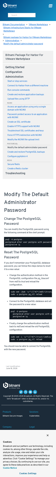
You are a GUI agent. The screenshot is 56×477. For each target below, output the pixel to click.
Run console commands (18, 90)
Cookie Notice (10, 468)
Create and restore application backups (25, 94)
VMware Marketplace (38, 24)
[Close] (47, 435)
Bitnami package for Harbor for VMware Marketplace (27, 37)
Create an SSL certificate (18, 122)
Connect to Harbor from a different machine (27, 85)
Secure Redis (13, 164)
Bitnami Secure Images (13, 416)
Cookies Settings (27, 473)
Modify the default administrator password (23, 44)
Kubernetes (34, 416)
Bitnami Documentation (14, 24)
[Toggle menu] (50, 5)
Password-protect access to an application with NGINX (27, 116)
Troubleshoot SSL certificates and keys (25, 131)
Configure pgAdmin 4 (17, 156)
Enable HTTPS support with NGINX (23, 126)
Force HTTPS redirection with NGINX (24, 135)
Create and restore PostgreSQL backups (26, 152)
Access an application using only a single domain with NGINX (26, 108)
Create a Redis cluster (17, 168)
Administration (12, 40)
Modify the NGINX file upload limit (23, 139)
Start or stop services (17, 81)
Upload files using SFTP (18, 99)
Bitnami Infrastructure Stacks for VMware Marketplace (22, 29)
